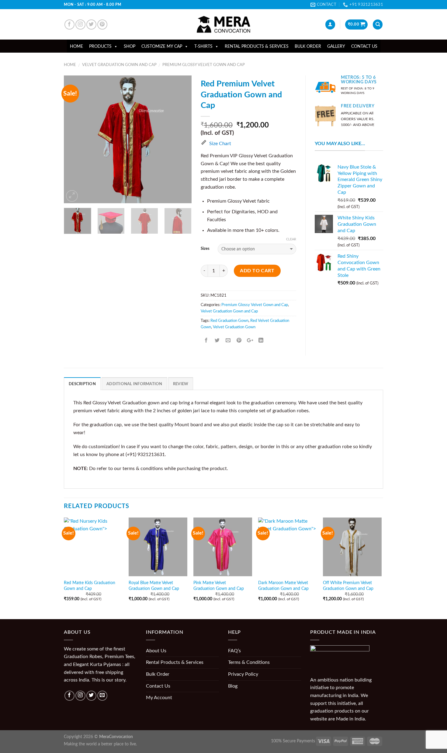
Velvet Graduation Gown (234, 327)
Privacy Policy (243, 674)
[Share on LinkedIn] (261, 341)
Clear (291, 239)
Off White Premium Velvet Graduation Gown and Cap (348, 585)
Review (181, 384)
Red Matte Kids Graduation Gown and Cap (89, 585)
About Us (156, 650)
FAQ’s (234, 650)
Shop (129, 46)
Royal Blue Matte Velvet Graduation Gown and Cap (154, 585)
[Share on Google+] (250, 341)
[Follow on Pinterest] (102, 24)
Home (76, 46)
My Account (159, 697)
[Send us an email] (102, 696)
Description (82, 384)
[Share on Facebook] (206, 341)
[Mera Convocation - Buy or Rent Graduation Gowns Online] (223, 24)
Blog (232, 686)
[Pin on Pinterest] (239, 341)
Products (100, 46)
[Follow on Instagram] (80, 24)
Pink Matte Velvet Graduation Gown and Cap (218, 585)
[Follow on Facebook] (69, 24)
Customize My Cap (161, 46)
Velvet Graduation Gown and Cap (119, 65)
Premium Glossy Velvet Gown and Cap (203, 65)
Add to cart (257, 270)
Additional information (134, 384)
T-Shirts (203, 46)
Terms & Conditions (249, 662)
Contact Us (364, 46)
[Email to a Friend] (228, 341)
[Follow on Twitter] (91, 24)
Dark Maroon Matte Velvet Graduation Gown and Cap (283, 585)
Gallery (336, 46)
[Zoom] (72, 196)
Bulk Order (308, 46)
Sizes (205, 249)
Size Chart (220, 143)
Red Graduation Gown (229, 320)
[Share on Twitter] (217, 341)
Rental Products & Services (257, 46)
